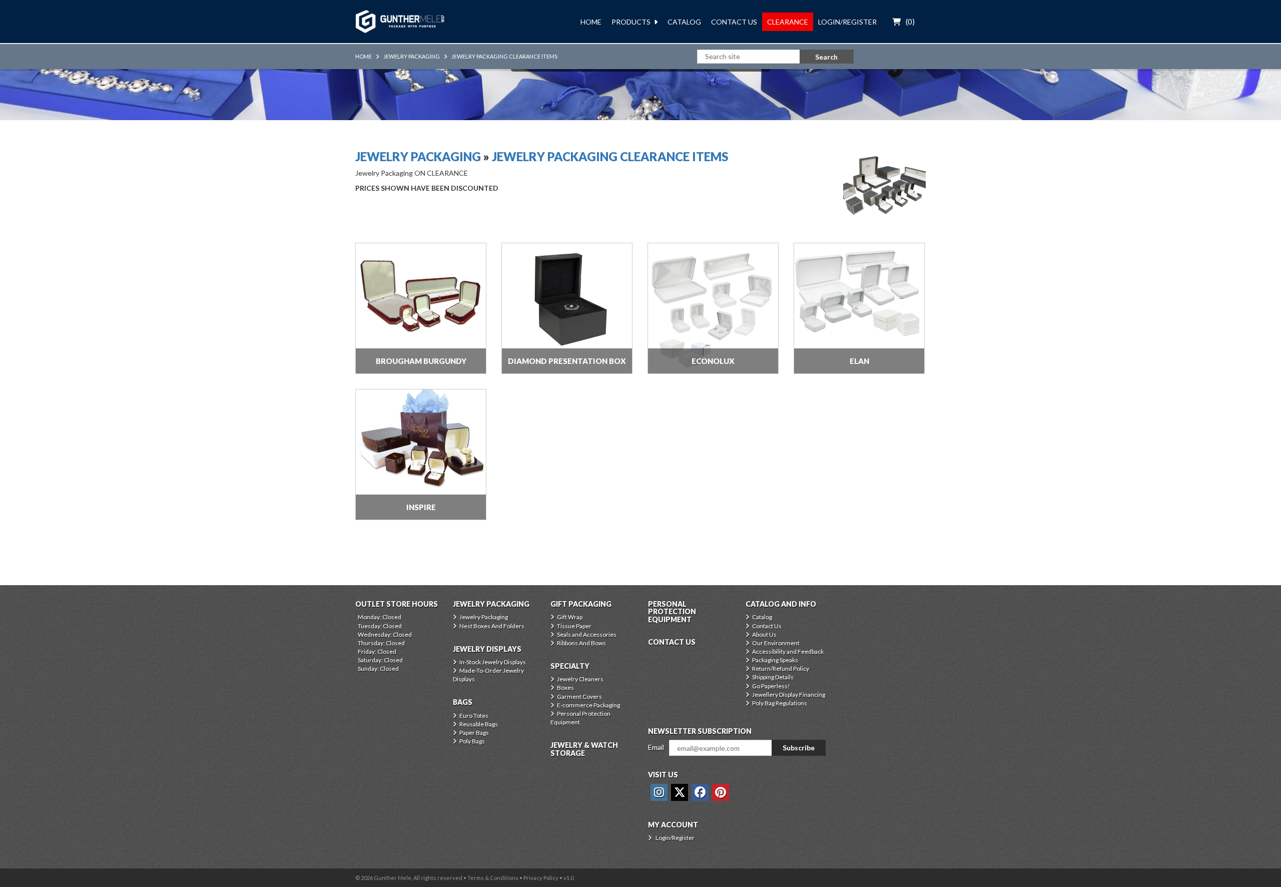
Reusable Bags (478, 724)
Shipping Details (773, 677)
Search (826, 57)
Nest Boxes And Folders (491, 626)
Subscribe (799, 747)
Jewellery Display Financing (788, 694)
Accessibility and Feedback (788, 651)
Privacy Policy (540, 877)
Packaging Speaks (775, 660)
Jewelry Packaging (411, 56)
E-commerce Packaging (588, 705)
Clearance (787, 22)
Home (590, 22)
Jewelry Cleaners (580, 679)
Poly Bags (472, 741)
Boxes (565, 687)
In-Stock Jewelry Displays (492, 662)
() (910, 21)
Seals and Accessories (586, 634)
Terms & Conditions (492, 877)
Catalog (684, 22)
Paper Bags (474, 732)
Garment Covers (579, 696)
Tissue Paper (574, 626)
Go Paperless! (771, 686)
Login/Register (847, 22)
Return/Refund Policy (780, 668)
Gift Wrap (569, 617)
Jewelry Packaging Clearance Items (504, 56)
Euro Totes (473, 715)
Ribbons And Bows (581, 643)
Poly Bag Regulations (779, 703)
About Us (764, 634)
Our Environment (776, 643)
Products (631, 22)
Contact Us (734, 22)
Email (656, 747)
